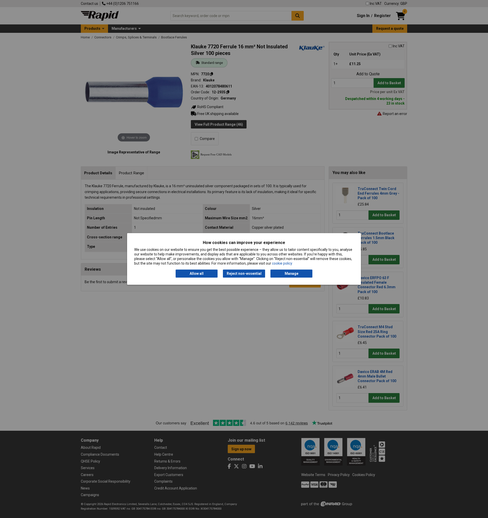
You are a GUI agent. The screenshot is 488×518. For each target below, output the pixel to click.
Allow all (197, 273)
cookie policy (282, 264)
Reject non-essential (244, 273)
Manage (291, 273)
